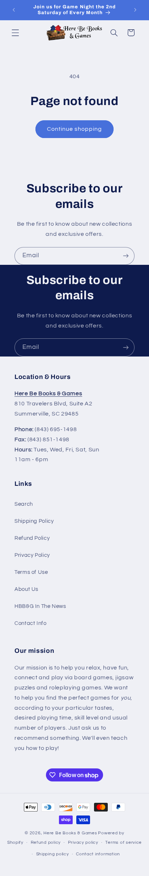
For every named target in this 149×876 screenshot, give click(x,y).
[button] (15, 32)
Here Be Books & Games (70, 833)
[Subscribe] (126, 256)
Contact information (98, 854)
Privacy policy (83, 842)
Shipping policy (52, 854)
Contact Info (30, 623)
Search (23, 504)
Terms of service (123, 842)
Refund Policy (32, 538)
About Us (26, 589)
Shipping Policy (34, 521)
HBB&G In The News (40, 606)
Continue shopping (74, 129)
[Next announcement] (135, 10)
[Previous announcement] (14, 10)
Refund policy (46, 842)
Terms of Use (31, 572)
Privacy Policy (32, 555)
